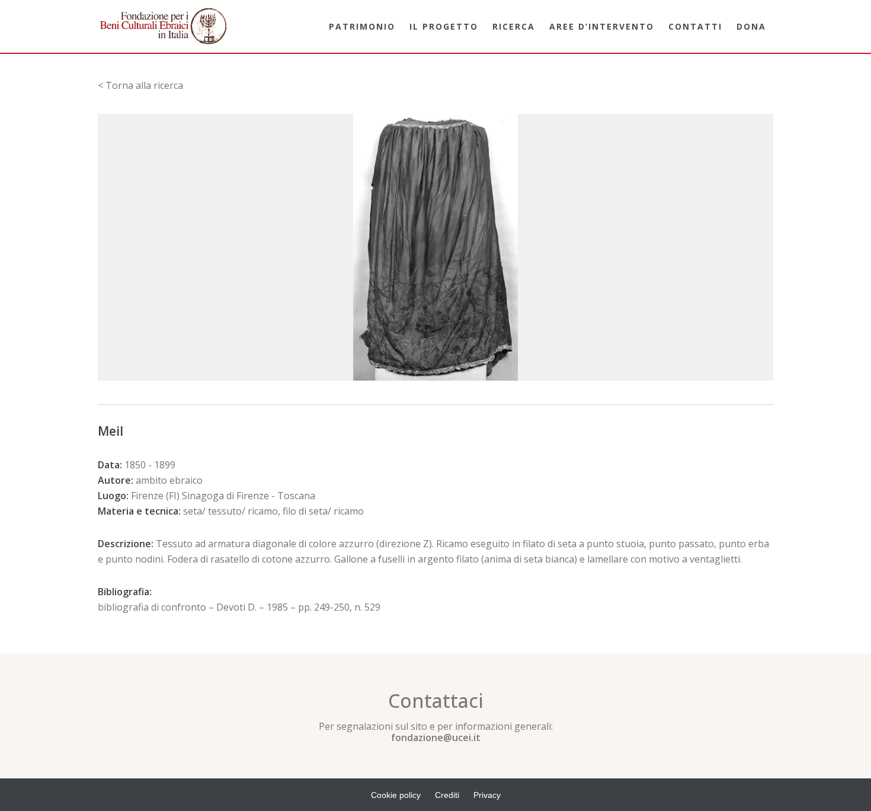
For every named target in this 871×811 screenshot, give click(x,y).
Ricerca (513, 26)
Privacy (487, 795)
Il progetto (443, 26)
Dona (751, 26)
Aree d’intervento (601, 26)
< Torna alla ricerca (140, 85)
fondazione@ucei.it (436, 737)
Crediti (447, 795)
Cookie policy (396, 795)
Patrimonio (362, 26)
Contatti (695, 26)
